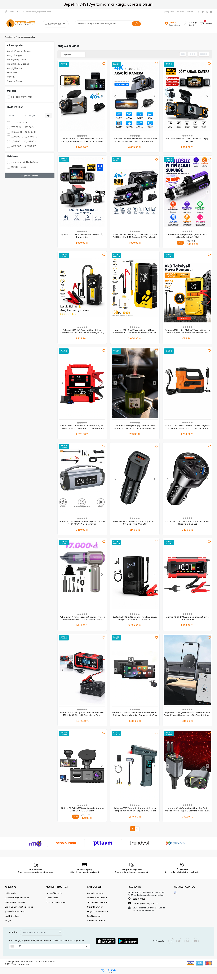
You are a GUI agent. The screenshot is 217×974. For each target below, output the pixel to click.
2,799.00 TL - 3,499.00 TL (24, 141)
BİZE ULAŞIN (134, 886)
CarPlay (11, 76)
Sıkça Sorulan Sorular (56, 902)
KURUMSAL (10, 886)
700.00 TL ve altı (19, 122)
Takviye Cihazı (14, 81)
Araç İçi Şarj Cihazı (16, 59)
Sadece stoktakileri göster (24, 162)
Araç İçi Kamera (15, 68)
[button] (206, 23)
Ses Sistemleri (94, 916)
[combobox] (12, 946)
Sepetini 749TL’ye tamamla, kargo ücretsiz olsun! (108, 4)
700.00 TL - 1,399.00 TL (22, 127)
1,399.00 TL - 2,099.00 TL (23, 132)
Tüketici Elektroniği (96, 920)
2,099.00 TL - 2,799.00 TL (24, 136)
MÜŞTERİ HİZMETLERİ (57, 886)
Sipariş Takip (168, 11)
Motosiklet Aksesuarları (98, 902)
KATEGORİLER (94, 886)
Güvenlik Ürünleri (95, 906)
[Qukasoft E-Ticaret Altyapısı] (108, 971)
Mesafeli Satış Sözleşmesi (17, 897)
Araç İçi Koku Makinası (18, 63)
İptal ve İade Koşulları (15, 911)
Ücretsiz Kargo (18, 167)
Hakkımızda (10, 893)
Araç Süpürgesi (14, 55)
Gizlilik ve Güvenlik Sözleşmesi (19, 906)
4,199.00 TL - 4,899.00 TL (24, 146)
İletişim (190, 11)
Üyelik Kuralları (12, 916)
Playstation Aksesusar (97, 911)
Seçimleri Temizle (29, 175)
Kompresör (12, 72)
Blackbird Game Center (23, 96)
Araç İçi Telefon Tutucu (19, 51)
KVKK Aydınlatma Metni (16, 902)
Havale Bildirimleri (54, 893)
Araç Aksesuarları (95, 893)
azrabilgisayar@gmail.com (146, 903)
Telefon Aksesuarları (97, 897)
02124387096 (138, 899)
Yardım (180, 11)
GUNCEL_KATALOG (184, 886)
